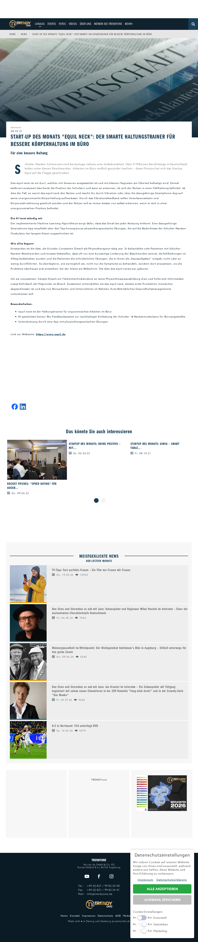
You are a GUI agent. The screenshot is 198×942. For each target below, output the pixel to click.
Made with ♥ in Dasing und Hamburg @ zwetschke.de (99, 921)
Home (12, 34)
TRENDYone (99, 779)
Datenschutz (105, 915)
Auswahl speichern (162, 899)
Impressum (89, 915)
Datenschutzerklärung (171, 880)
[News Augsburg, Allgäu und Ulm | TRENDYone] (20, 23)
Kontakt (75, 915)
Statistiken (160, 924)
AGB (118, 915)
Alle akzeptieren (162, 889)
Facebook (99, 876)
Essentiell (160, 918)
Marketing (160, 931)
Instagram (111, 876)
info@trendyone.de (99, 893)
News (24, 34)
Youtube (86, 876)
